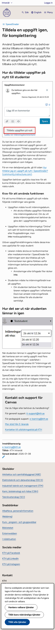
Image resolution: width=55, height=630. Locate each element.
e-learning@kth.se (39, 418)
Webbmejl (7, 516)
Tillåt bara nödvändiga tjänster (24, 614)
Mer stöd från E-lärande (17, 424)
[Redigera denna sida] (3, 457)
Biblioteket (7, 527)
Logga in (48, 2)
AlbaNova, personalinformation (17, 510)
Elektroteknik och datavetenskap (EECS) (22, 480)
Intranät (6, 2)
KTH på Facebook (11, 553)
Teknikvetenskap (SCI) (13, 497)
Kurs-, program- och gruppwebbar (19, 522)
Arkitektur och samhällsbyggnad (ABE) (21, 474)
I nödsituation (9, 539)
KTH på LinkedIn (10, 558)
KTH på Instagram (11, 564)
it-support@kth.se (35, 413)
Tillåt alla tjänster (17, 622)
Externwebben (9, 533)
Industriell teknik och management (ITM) (22, 485)
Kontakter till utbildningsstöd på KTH (23, 429)
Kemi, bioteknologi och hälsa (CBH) (20, 491)
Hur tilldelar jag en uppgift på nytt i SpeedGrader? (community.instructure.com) (25, 171)
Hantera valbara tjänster (21, 607)
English (37, 12)
